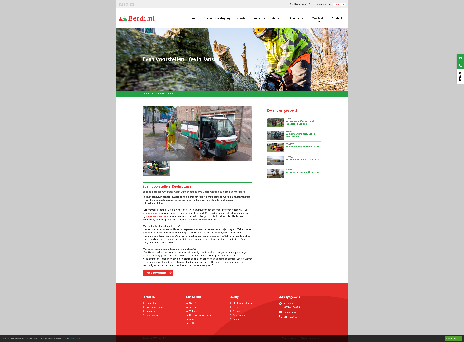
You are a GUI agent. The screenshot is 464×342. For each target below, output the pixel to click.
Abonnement (239, 315)
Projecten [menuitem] (259, 18)
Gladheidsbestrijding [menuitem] (217, 18)
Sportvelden (152, 315)
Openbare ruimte (154, 307)
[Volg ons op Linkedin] (126, 5)
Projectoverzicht (156, 272)
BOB (191, 323)
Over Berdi (194, 303)
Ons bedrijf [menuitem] (319, 18)
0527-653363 (290, 317)
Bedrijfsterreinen (154, 303)
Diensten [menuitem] (241, 18)
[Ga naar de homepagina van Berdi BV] (136, 18)
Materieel (193, 311)
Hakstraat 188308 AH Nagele (292, 305)
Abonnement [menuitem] (298, 18)
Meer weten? (75, 339)
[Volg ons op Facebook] (121, 5)
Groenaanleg (152, 311)
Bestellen (339, 4)
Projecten (237, 307)
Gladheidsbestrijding (243, 303)
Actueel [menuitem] (277, 18)
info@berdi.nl (290, 313)
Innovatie (193, 307)
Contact (237, 319)
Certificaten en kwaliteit (201, 315)
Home (146, 93)
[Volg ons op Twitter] (132, 5)
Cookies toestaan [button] (453, 339)
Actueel (236, 311)
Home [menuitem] (192, 18)
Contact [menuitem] (337, 18)
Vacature (193, 319)
